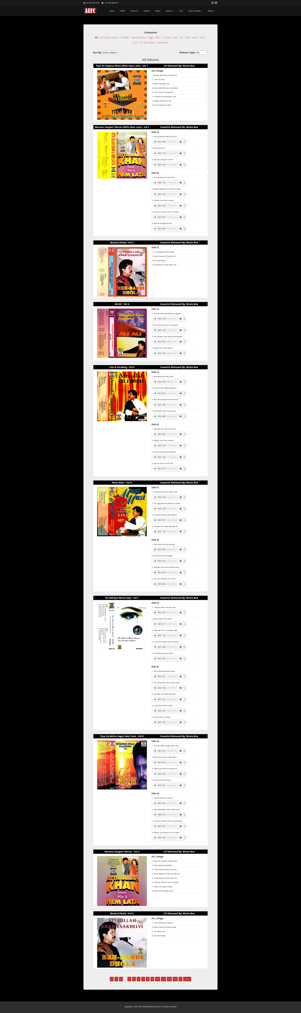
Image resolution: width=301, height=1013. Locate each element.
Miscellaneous (138, 37)
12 (169, 979)
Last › (187, 979)
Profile (122, 11)
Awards (147, 11)
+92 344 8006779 (111, 3)
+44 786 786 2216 (92, 3)
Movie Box (162, 42)
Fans (181, 11)
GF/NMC (125, 37)
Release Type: (188, 52)
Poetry (157, 11)
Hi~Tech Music (147, 42)
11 (163, 979)
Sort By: (97, 52)
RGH (157, 37)
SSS (181, 37)
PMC (187, 37)
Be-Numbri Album (109, 37)
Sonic (203, 37)
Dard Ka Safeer (195, 11)
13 (175, 979)
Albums (169, 11)
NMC (175, 37)
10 (157, 979)
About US (134, 11)
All (96, 37)
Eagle (151, 37)
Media (210, 11)
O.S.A (136, 42)
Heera (195, 37)
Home (112, 11)
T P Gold (166, 37)
